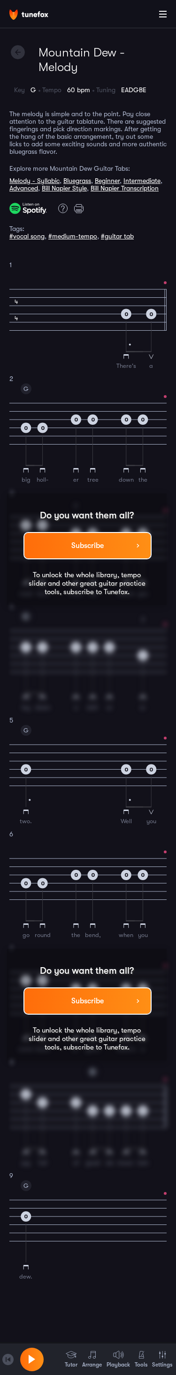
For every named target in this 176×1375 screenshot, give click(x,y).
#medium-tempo (72, 236)
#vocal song (27, 236)
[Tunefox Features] (61, 208)
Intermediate (142, 180)
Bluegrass (77, 180)
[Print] (81, 208)
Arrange (92, 1364)
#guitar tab (117, 236)
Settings (162, 1364)
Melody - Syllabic (34, 180)
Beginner (107, 180)
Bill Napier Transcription (125, 188)
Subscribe (87, 545)
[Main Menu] (162, 14)
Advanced (23, 188)
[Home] (37, 15)
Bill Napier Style (64, 188)
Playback (118, 1364)
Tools (141, 1364)
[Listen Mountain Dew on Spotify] (28, 208)
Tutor (71, 1364)
